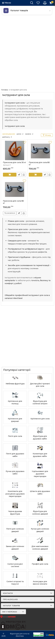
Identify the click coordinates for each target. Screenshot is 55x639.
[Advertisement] (27, 51)
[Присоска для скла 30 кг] (14, 150)
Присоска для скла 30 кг (14, 163)
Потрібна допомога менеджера (19, 175)
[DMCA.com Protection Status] (13, 629)
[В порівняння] (24, 175)
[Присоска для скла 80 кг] (40, 150)
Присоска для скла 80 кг (39, 164)
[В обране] (24, 142)
